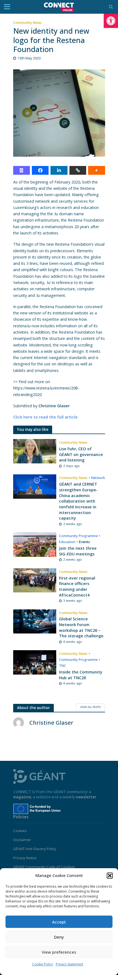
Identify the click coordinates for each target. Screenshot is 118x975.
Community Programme (78, 536)
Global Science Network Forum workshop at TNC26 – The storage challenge (81, 627)
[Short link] (77, 170)
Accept (59, 922)
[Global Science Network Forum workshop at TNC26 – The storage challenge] (35, 621)
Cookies (20, 830)
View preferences (59, 952)
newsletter (86, 797)
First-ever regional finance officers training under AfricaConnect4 (77, 586)
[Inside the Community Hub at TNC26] (35, 662)
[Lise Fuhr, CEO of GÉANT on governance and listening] (35, 451)
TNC (62, 665)
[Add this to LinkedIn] (58, 170)
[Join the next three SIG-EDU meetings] (35, 544)
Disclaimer (22, 839)
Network (98, 477)
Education (67, 542)
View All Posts (90, 707)
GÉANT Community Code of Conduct (44, 866)
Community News (27, 22)
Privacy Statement (69, 964)
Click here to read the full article (45, 417)
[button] (111, 21)
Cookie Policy (42, 964)
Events (84, 542)
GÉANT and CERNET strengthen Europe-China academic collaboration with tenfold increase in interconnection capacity (78, 501)
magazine (22, 797)
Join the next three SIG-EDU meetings (78, 551)
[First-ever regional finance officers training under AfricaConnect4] (35, 580)
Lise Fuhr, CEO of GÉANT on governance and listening (81, 454)
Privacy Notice (24, 857)
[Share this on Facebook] (40, 170)
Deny (59, 937)
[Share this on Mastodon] (21, 170)
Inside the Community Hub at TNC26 (80, 674)
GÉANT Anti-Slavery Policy (34, 848)
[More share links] (96, 170)
